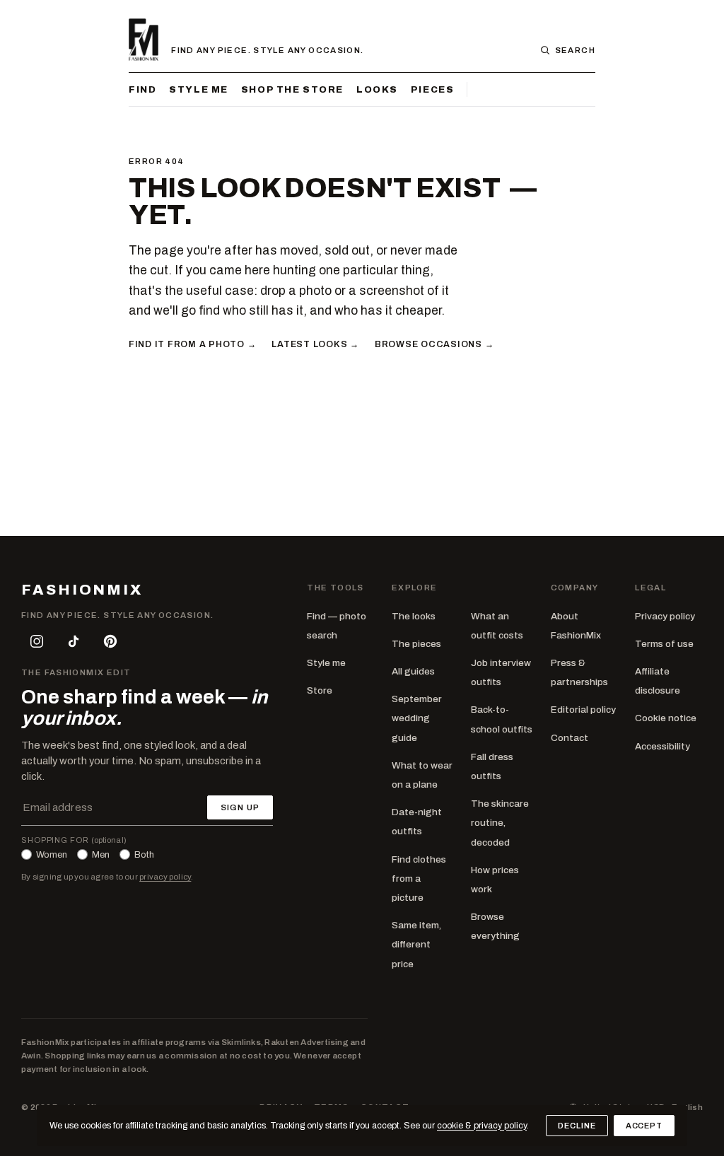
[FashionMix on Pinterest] (110, 641)
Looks (377, 89)
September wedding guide (417, 718)
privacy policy (165, 876)
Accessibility (662, 746)
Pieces (432, 89)
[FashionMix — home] (143, 39)
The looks (414, 616)
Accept (644, 1125)
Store (319, 690)
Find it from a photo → (192, 344)
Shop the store (292, 89)
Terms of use (664, 643)
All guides (413, 671)
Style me (198, 89)
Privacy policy (665, 616)
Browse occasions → (434, 344)
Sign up (240, 807)
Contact (569, 737)
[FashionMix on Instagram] (36, 641)
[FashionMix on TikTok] (73, 641)
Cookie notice (665, 718)
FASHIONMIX (82, 590)
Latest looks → (315, 344)
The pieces (416, 643)
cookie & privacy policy (482, 1126)
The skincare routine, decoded (500, 822)
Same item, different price (416, 944)
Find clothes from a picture (419, 878)
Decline (576, 1125)
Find (142, 89)
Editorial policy (583, 709)
